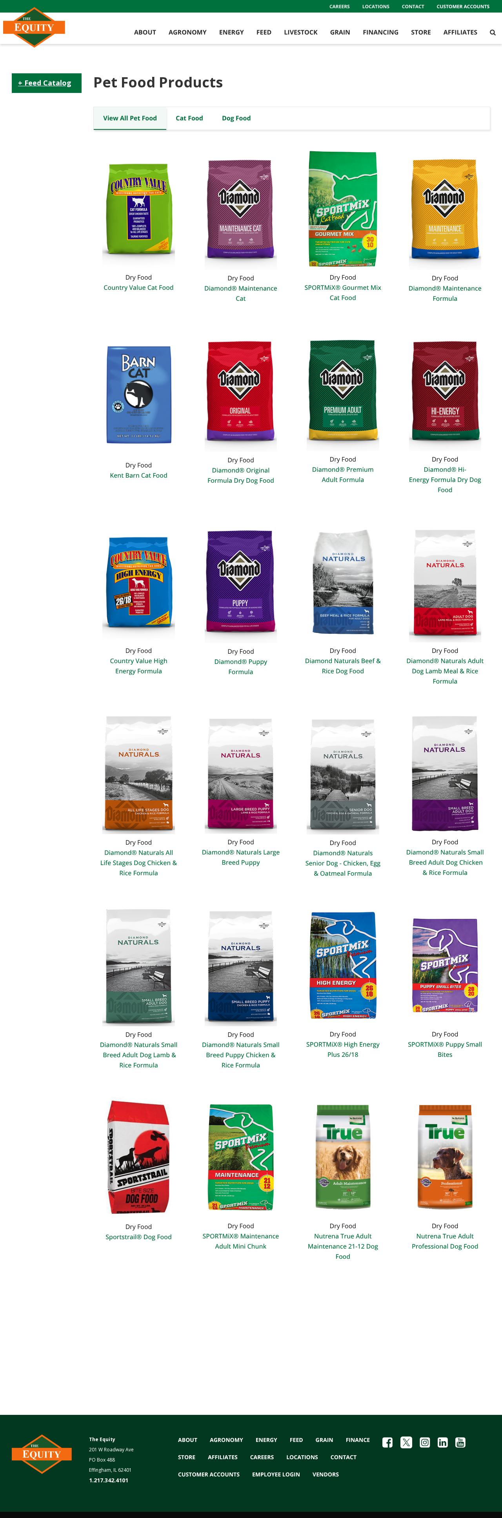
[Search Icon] (493, 32)
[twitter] (406, 1442)
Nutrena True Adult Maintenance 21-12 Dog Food (343, 1246)
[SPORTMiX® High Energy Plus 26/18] (343, 964)
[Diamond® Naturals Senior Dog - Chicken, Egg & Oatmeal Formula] (343, 773)
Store (421, 32)
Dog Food (236, 118)
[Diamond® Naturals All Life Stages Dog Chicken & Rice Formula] (138, 772)
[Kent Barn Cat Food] (138, 393)
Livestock (300, 32)
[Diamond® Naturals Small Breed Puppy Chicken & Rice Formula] (241, 965)
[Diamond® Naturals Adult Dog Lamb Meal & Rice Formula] (445, 581)
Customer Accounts (463, 6)
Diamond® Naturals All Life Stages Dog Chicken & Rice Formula (138, 862)
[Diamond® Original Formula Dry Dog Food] (241, 390)
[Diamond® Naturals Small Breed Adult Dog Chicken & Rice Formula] (445, 772)
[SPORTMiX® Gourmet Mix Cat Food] (343, 208)
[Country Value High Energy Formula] (138, 581)
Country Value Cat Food (138, 287)
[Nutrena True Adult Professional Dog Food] (445, 1157)
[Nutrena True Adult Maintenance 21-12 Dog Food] (343, 1157)
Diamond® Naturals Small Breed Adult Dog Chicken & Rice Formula (445, 862)
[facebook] (387, 1442)
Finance (358, 1440)
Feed (264, 32)
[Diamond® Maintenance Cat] (241, 208)
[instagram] (425, 1442)
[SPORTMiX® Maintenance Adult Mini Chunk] (241, 1157)
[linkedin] (443, 1442)
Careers (339, 6)
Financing (380, 32)
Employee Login (276, 1474)
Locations (375, 6)
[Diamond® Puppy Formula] (241, 581)
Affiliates (460, 32)
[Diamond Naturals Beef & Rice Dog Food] (343, 581)
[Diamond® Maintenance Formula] (445, 208)
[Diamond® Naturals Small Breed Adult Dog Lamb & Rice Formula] (138, 965)
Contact (413, 6)
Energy (231, 32)
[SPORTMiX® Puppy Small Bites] (445, 964)
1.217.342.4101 (108, 1480)
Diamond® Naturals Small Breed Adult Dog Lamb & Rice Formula (139, 1054)
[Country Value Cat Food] (138, 208)
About (145, 32)
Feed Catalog (46, 82)
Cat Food (189, 118)
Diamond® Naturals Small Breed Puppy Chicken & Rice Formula (241, 1054)
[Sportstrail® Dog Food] (138, 1157)
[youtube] (460, 1442)
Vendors (326, 1474)
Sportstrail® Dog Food (138, 1237)
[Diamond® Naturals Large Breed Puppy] (241, 772)
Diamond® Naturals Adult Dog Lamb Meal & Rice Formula (445, 670)
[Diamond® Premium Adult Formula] (343, 389)
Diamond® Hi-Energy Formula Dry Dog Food (445, 479)
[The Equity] (49, 32)
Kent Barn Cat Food (138, 475)
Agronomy (188, 32)
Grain (340, 32)
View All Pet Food (130, 118)
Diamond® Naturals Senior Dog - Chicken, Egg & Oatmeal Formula (343, 863)
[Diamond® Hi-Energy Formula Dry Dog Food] (445, 389)
